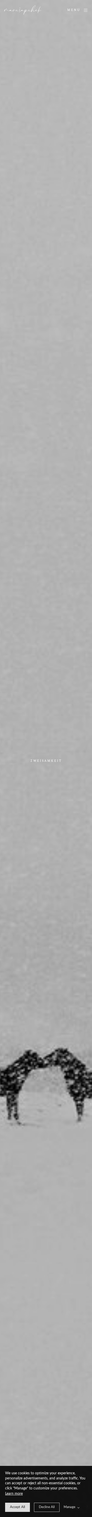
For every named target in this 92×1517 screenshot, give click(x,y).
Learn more (14, 1494)
